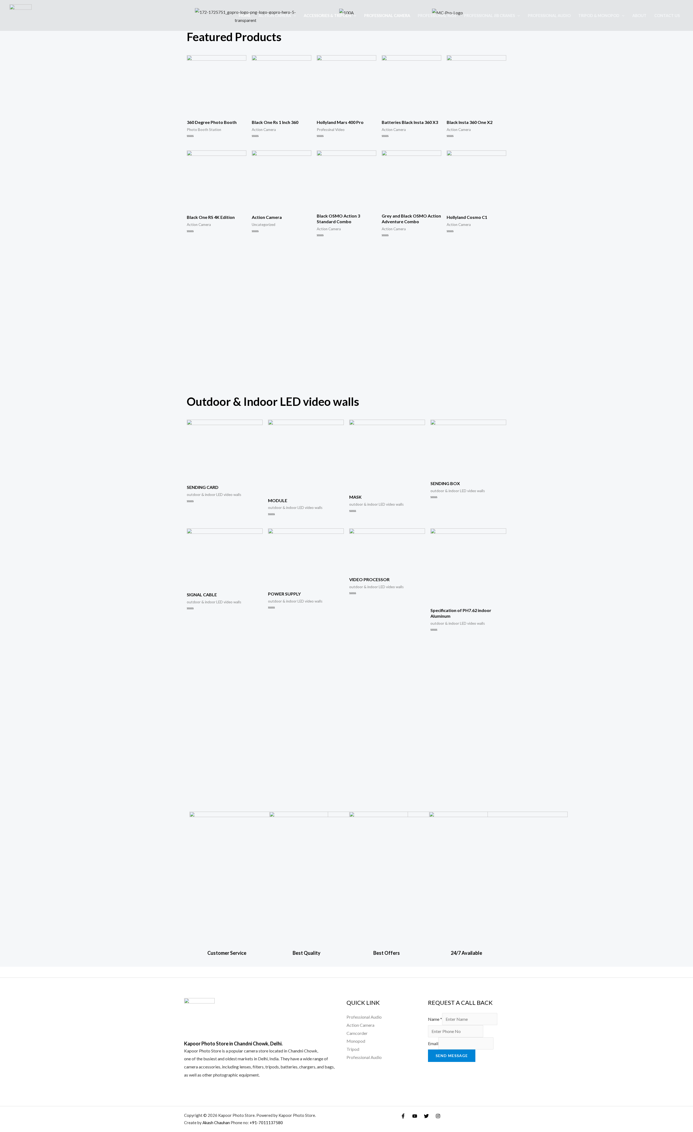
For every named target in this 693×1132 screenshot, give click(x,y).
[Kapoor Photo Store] (20, 14)
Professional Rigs (437, 15)
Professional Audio (549, 15)
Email (433, 1043)
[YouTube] (414, 1116)
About (639, 15)
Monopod (355, 1041)
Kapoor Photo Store (202, 1050)
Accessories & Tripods (327, 15)
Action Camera (275, 15)
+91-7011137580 (266, 1122)
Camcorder (357, 1033)
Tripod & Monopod (598, 15)
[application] (293, 15)
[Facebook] (403, 1116)
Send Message (452, 1055)
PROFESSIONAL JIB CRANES (489, 15)
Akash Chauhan (216, 1122)
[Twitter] (426, 1116)
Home (245, 15)
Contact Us (667, 15)
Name (435, 1019)
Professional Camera (387, 15)
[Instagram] (438, 1116)
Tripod (352, 1049)
